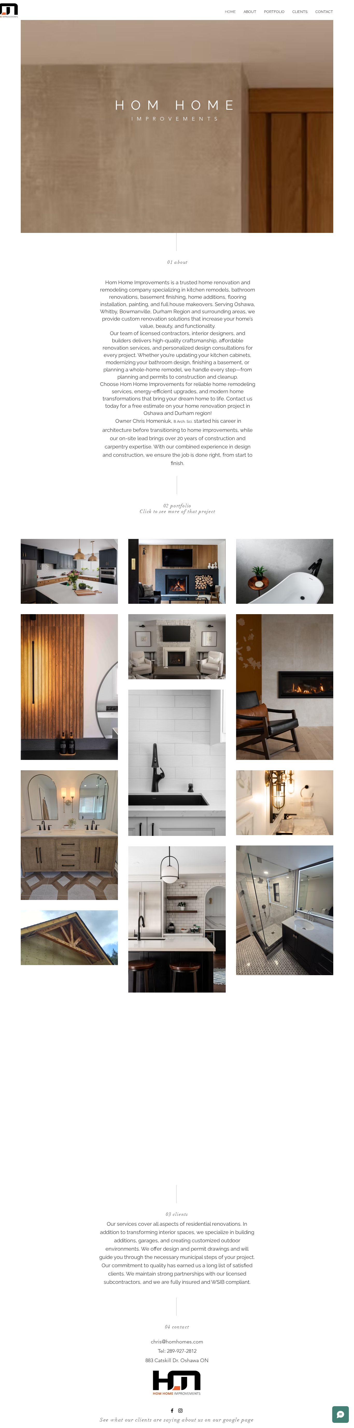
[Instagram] (180, 1410)
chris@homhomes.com (177, 1342)
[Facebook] (172, 1410)
